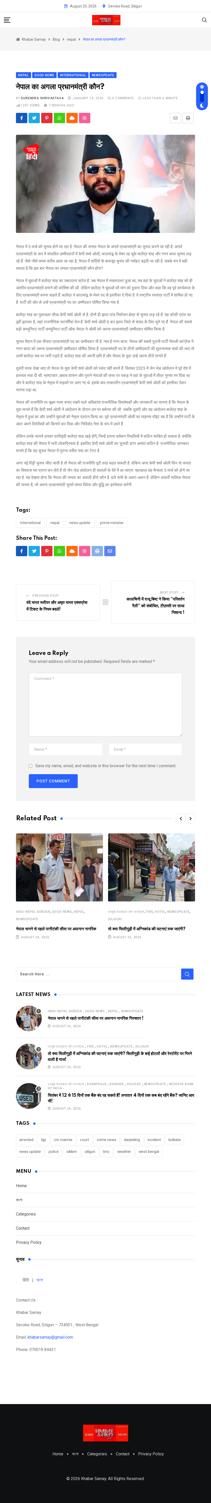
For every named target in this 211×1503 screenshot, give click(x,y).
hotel (160, 912)
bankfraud (97, 1084)
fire (149, 912)
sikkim (71, 1151)
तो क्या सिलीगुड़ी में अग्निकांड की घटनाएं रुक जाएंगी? (147, 929)
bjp (43, 1139)
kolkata (175, 1139)
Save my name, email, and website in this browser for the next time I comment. (105, 765)
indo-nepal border (33, 912)
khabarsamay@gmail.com (50, 1337)
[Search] (204, 19)
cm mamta (63, 1139)
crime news (106, 1139)
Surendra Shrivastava (42, 98)
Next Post (169, 592)
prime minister (112, 523)
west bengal (149, 1151)
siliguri (115, 919)
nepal (54, 523)
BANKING (117, 1084)
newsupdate (27, 919)
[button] (180, 818)
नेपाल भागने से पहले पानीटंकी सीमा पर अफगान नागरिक (56, 929)
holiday (134, 1084)
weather (124, 1151)
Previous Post (45, 595)
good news (62, 912)
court (84, 1139)
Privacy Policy (29, 1242)
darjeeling (132, 1139)
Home (21, 1185)
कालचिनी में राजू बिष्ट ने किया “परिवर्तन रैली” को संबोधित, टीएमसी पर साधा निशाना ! (155, 606)
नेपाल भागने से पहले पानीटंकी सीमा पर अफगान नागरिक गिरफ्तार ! (96, 1018)
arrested (26, 1139)
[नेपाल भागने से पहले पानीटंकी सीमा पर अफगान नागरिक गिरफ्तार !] (29, 1018)
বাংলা (19, 1199)
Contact (23, 1228)
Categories (26, 1214)
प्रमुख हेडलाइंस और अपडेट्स (126, 912)
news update (79, 523)
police (54, 1151)
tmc (106, 1151)
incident (154, 1139)
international (30, 523)
